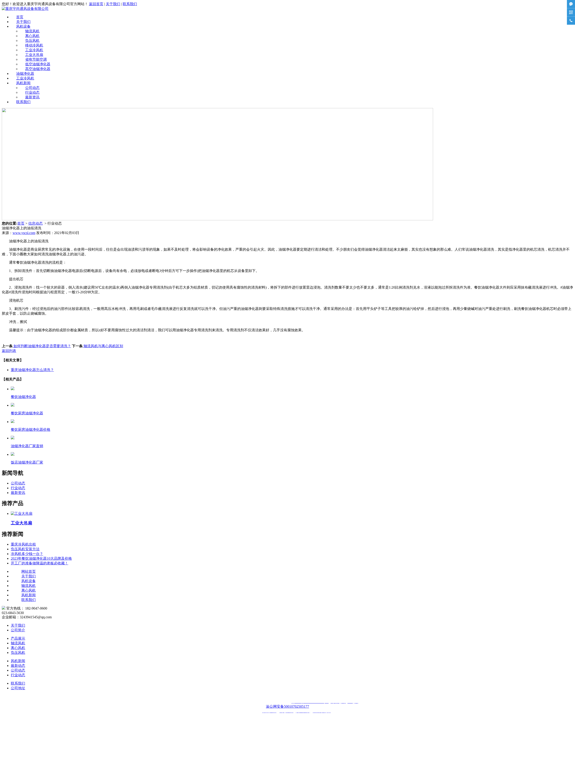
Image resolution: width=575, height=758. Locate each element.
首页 (19, 17)
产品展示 (18, 638)
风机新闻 (23, 83)
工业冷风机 (34, 50)
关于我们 (113, 4)
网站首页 (28, 571)
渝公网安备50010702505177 (287, 706)
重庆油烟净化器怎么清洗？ (32, 370)
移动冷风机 (34, 45)
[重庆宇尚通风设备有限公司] (25, 9)
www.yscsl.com (24, 233)
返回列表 (9, 351)
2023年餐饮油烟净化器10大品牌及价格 (41, 558)
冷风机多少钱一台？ (27, 554)
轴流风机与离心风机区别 (103, 346)
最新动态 (18, 665)
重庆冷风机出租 (23, 544)
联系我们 (130, 4)
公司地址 (18, 688)
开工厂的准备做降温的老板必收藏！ (39, 563)
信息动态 (35, 223)
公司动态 (32, 88)
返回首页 (96, 4)
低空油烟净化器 (37, 64)
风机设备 (23, 26)
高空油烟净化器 (37, 69)
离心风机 (32, 36)
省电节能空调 (36, 59)
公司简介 (18, 630)
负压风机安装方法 (25, 549)
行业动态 (32, 92)
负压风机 (32, 40)
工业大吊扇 (34, 55)
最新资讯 (32, 97)
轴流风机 (32, 31)
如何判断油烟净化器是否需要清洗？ (42, 346)
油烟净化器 (25, 73)
